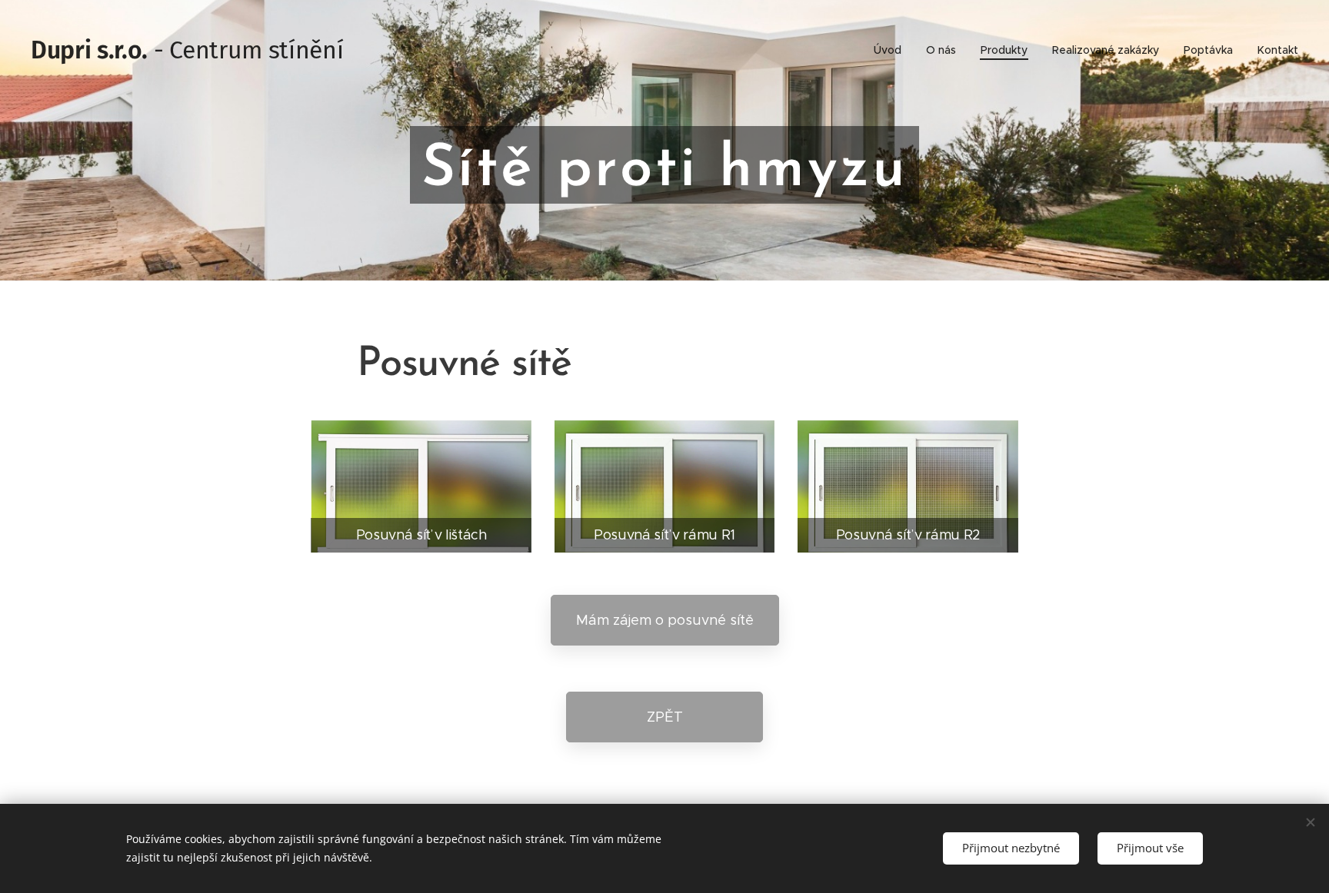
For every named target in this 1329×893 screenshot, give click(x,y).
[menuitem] (892, 50)
